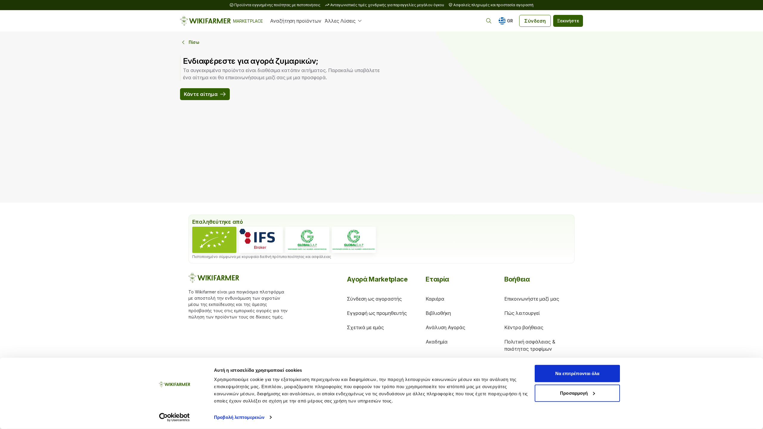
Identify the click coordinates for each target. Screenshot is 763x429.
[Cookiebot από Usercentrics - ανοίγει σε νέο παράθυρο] (174, 417)
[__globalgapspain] (354, 240)
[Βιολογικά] (214, 240)
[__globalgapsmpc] (307, 240)
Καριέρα (435, 299)
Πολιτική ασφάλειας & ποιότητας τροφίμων (529, 345)
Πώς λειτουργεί (522, 313)
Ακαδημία (437, 342)
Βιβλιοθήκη (438, 313)
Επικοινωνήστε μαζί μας (531, 299)
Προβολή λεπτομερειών (239, 417)
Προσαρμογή (574, 392)
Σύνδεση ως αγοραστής (374, 299)
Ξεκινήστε (568, 20)
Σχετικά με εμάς (365, 327)
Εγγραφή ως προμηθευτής (377, 313)
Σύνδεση (535, 21)
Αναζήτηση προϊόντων (295, 21)
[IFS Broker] (261, 240)
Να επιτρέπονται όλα (577, 373)
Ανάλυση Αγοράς (445, 327)
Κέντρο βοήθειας (523, 327)
